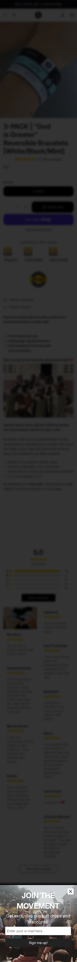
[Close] (71, 891)
